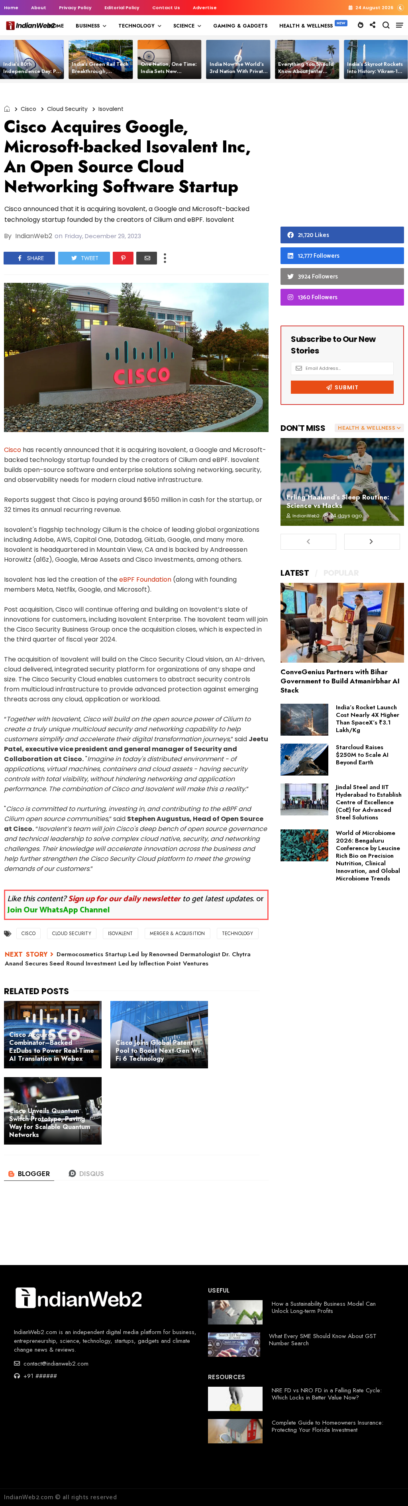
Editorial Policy (121, 7)
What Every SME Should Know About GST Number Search (323, 1340)
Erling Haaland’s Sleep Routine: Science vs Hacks (337, 501)
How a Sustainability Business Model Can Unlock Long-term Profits (324, 1307)
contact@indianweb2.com (55, 1363)
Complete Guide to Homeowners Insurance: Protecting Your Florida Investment (327, 1426)
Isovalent (111, 109)
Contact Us (166, 7)
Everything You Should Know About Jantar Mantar (306, 71)
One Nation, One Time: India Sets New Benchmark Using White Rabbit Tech (170, 74)
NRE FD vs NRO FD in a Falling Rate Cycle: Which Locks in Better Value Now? (327, 1394)
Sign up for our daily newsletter (124, 899)
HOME (56, 26)
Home (11, 7)
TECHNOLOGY (136, 26)
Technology (237, 933)
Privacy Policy (75, 7)
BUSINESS (88, 26)
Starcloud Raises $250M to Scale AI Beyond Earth (362, 755)
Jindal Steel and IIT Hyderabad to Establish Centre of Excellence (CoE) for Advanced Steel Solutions (369, 802)
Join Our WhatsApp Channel (58, 910)
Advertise (205, 7)
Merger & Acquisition (177, 933)
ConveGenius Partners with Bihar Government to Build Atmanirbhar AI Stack (340, 681)
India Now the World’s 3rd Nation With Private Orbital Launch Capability (238, 74)
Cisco (28, 109)
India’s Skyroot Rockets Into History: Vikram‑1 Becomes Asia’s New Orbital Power (375, 74)
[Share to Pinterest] (123, 258)
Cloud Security (67, 109)
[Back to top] (388, 1487)
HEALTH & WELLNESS (306, 26)
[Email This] (146, 258)
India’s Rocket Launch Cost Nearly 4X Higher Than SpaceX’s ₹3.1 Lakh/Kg (367, 718)
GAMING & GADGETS (240, 26)
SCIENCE (183, 26)
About (38, 7)
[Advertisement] (342, 157)
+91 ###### (39, 1376)
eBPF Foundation (145, 579)
